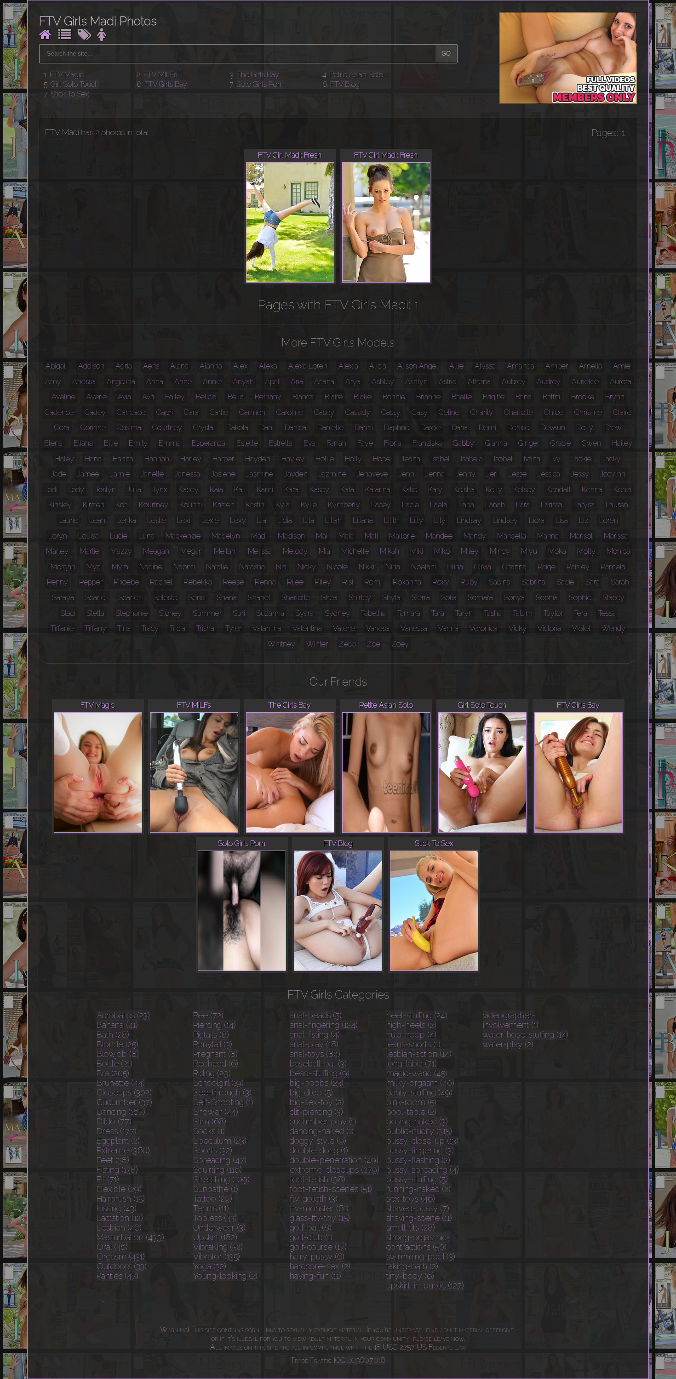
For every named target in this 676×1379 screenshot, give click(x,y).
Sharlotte (295, 597)
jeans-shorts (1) (413, 1044)
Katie (409, 489)
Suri (239, 613)
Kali (240, 489)
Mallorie (402, 536)
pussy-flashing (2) (418, 1160)
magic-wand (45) (416, 1073)
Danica (295, 427)
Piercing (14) (214, 1025)
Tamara (408, 613)
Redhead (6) (215, 1063)
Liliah (333, 520)
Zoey (400, 644)
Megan (191, 551)
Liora (536, 520)
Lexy (238, 520)
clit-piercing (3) (316, 1112)
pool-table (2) (411, 1112)
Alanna (211, 366)
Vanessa (414, 628)
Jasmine (259, 474)
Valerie (344, 628)
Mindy (500, 551)
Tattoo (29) (212, 1198)
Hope (381, 458)
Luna (146, 536)
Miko (442, 551)
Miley (470, 551)
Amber (556, 366)
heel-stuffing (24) (416, 1015)
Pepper (91, 582)
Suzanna (270, 613)
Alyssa (485, 366)
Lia (261, 520)
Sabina (499, 582)
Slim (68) (209, 1121)
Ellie (111, 443)
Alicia (377, 366)
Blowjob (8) (118, 1054)
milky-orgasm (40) (420, 1083)
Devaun (552, 427)
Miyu (529, 551)
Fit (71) (108, 1179)
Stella (95, 613)
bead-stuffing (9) (319, 1073)
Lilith (391, 520)
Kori (121, 504)
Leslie (156, 520)
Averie (96, 396)
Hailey (622, 443)
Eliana (83, 443)
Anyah (243, 381)
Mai (321, 536)
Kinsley (60, 504)
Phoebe (126, 582)
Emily (138, 443)
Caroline (289, 412)
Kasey (319, 489)
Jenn (406, 474)
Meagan (156, 551)
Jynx (159, 489)
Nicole (337, 566)
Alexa (268, 366)
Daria (460, 427)
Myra (120, 566)
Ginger (528, 443)
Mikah (389, 551)
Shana (227, 597)
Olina (455, 566)
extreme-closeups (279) (334, 1170)
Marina (548, 536)
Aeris (151, 366)
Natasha (252, 566)
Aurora (620, 381)
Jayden (296, 474)
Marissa (616, 536)
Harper (223, 458)
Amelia (590, 366)
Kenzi (622, 489)
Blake (363, 396)
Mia (324, 551)
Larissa (551, 504)
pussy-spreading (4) (422, 1170)
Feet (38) (113, 1160)
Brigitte (493, 396)
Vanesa (378, 628)
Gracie (560, 443)
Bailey (175, 396)
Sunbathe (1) (215, 1189)
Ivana (532, 458)
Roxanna (407, 582)
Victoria (549, 628)
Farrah (336, 443)
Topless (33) (215, 1218)
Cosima (129, 427)
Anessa (84, 381)
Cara (191, 412)
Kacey (188, 489)
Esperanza (208, 443)
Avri (148, 396)
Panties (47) (117, 1276)
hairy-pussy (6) (317, 1256)
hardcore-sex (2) (320, 1266)
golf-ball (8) (311, 1227)
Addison (91, 366)
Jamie (120, 474)
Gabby (463, 443)
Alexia (348, 366)
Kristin (255, 504)
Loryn (57, 536)
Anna (154, 381)
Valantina (266, 628)
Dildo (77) (114, 1121)
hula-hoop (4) (411, 1034)
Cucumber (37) (124, 1102)
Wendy (613, 628)
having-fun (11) (315, 1276)
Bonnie (394, 396)
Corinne (93, 427)
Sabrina (533, 582)
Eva (309, 443)
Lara (523, 504)
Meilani (225, 551)
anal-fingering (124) (324, 1025)
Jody (76, 489)
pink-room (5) (411, 1102)
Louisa (88, 536)
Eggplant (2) (118, 1141)
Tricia (177, 628)
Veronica (484, 628)
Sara (592, 582)
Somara (480, 597)
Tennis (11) (211, 1208)
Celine (449, 412)
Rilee (295, 582)
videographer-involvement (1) (511, 1020)
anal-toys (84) (315, 1054)
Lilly (416, 520)
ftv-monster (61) (319, 1208)
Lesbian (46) (119, 1227)
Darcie (430, 427)
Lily (440, 520)
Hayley (292, 458)
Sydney (337, 613)
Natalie (217, 566)
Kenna (592, 489)
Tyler (233, 628)
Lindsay (469, 520)
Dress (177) (117, 1131)
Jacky (611, 458)
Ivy (556, 458)
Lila (308, 520)
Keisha (464, 489)
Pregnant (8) (215, 1054)
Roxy (440, 582)
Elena (53, 443)
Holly (353, 458)
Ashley (383, 381)
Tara (437, 613)
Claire (622, 412)
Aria (297, 381)
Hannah (156, 458)
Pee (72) (208, 1015)
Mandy (475, 536)
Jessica (549, 474)
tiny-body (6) (410, 1276)
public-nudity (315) (419, 1131)
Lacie (410, 504)
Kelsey (524, 489)
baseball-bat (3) (318, 1063)
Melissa (260, 551)
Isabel (440, 458)
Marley (57, 551)
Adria (123, 366)
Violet (581, 628)
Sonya (514, 597)
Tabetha (373, 613)
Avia (124, 396)
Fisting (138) (117, 1170)
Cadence (59, 412)
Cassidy (357, 412)
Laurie (68, 520)
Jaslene (223, 474)
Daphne (396, 427)
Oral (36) (112, 1247)
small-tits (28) (410, 1227)
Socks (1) (209, 1131)
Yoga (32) (209, 1266)
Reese (233, 582)
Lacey (381, 504)
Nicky (307, 566)
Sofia (449, 597)
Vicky (518, 628)
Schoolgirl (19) (218, 1083)
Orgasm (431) (121, 1256)
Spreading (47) (219, 1160)
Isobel (503, 458)
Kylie (309, 504)
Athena (479, 381)
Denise (518, 427)
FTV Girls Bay (165, 84)
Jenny (465, 474)
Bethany (268, 396)
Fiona (392, 443)
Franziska (427, 443)
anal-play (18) (314, 1044)
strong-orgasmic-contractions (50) (418, 1242)
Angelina (121, 381)
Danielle (330, 427)
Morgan (63, 566)
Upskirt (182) (215, 1237)
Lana (466, 504)
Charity (481, 412)
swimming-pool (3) (420, 1256)
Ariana (324, 381)
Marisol (581, 536)
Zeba (347, 644)
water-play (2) (508, 1044)
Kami (265, 489)
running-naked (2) (418, 1189)
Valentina (307, 628)
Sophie (580, 597)
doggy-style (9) (318, 1141)
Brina (524, 396)
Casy (420, 412)
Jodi (51, 489)
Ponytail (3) (212, 1044)
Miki (416, 551)
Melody (295, 551)
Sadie (565, 582)
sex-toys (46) (410, 1198)
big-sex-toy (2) (317, 1102)
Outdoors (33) (122, 1266)
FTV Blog (345, 84)
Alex (240, 366)
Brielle (462, 396)
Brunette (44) (121, 1083)
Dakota (237, 427)
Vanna (448, 628)
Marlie (89, 551)
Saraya (63, 597)
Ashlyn (416, 381)
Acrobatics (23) (123, 1015)
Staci (67, 613)
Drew (613, 427)
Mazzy (121, 551)
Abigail (56, 366)
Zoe (373, 644)
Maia (346, 536)
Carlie (219, 412)
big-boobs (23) (317, 1083)
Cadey (95, 412)
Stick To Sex (70, 94)
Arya (353, 381)
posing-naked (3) (417, 1121)
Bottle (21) (114, 1063)
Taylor (553, 613)
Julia (134, 489)
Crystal (204, 427)
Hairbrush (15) (121, 1198)
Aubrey (514, 381)
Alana (179, 366)
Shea (329, 597)
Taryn (464, 613)
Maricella (511, 536)
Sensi (197, 597)
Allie (456, 366)
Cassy (391, 412)
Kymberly (344, 504)
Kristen (224, 504)
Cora (61, 427)
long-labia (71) (411, 1063)
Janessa (187, 474)
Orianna (514, 566)
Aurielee (585, 381)
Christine (588, 412)
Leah (97, 520)
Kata (347, 489)
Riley (323, 582)
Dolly (584, 427)
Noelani (423, 566)
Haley (64, 458)
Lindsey (505, 520)
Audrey (549, 381)
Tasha (493, 613)
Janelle (152, 474)
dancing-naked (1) (322, 1131)
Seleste (165, 597)
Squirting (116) (217, 1170)
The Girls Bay (258, 74)
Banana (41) (117, 1025)
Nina (392, 566)
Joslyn (105, 489)
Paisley (578, 566)
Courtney (167, 427)
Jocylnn (612, 474)
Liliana (363, 520)
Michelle (355, 551)
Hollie (324, 458)
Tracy (150, 628)
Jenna (435, 474)
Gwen (591, 443)
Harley (190, 458)
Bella (236, 396)
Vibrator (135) (216, 1256)
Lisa (562, 520)
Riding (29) (212, 1073)
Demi (487, 427)
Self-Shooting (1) (223, 1102)
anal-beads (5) (316, 1015)
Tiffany (95, 628)
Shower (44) (215, 1112)
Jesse (518, 474)
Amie (621, 366)
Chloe (553, 412)
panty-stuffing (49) (419, 1092)
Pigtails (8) (211, 1034)
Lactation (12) (120, 1218)
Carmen (252, 412)
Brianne (428, 396)
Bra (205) (113, 1073)
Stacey (613, 597)
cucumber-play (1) (323, 1121)
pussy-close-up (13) (422, 1141)
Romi (373, 582)
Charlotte (518, 412)
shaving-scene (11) (419, 1218)
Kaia (216, 489)
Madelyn (226, 536)
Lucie (118, 536)
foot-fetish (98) (317, 1179)
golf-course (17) (318, 1247)
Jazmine (332, 474)
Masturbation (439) (130, 1237)
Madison (291, 536)
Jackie (581, 458)
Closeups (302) (124, 1092)
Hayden (257, 458)
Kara (291, 489)
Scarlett (130, 597)
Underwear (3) (219, 1227)
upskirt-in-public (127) (425, 1285)
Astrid (448, 381)
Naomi (184, 566)
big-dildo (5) (311, 1092)
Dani (266, 427)
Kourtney (153, 504)
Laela (438, 504)
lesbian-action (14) (419, 1054)
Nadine (150, 566)
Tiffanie (62, 628)
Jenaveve (372, 474)
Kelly (494, 489)
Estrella (280, 443)
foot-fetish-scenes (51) (331, 1189)
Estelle (247, 443)
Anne (183, 381)
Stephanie (131, 613)
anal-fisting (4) (315, 1034)
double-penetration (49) (334, 1160)
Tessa (607, 613)
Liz (583, 520)
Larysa (584, 504)
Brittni (551, 396)
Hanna (123, 458)
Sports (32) (212, 1150)
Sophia (547, 597)
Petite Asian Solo (356, 74)
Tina (124, 628)
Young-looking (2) (225, 1276)
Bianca (303, 396)
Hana (93, 458)
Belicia (206, 396)
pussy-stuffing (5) (417, 1179)
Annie (212, 381)
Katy (435, 489)
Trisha (205, 628)
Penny (57, 582)
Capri (164, 412)
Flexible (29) (119, 1189)
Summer (207, 613)
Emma (170, 443)
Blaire (334, 396)
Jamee (88, 474)
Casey (324, 412)
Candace (131, 412)
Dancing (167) (121, 1112)
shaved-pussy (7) (417, 1208)
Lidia (284, 520)
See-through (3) (222, 1092)
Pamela (613, 566)
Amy (53, 381)
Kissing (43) (117, 1208)
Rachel (161, 582)
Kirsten (93, 504)
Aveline (63, 396)
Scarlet (96, 597)
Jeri (492, 474)
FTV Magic (67, 74)
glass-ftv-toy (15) (320, 1218)
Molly (586, 551)
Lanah (495, 504)
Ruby (469, 582)
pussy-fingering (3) (420, 1150)
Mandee (439, 536)
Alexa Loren (307, 366)
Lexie (210, 520)
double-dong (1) (319, 1150)
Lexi (183, 520)
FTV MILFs (160, 74)
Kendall (558, 489)
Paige (547, 566)
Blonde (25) (117, 1044)
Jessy (580, 474)
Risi (347, 582)
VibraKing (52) (218, 1247)
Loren (608, 520)
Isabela (472, 458)
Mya (93, 566)
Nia (281, 566)
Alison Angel (417, 366)
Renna (265, 582)
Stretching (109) (221, 1179)
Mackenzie (183, 536)
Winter (317, 644)
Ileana (410, 458)
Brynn (614, 396)
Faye (365, 443)
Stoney (170, 613)
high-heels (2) (411, 1025)
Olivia (482, 566)
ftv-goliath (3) (314, 1198)
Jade (58, 474)
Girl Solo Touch (75, 84)
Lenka (126, 520)
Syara (304, 613)
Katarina (377, 489)
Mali (371, 536)
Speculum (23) (219, 1141)
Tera (580, 613)
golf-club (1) (311, 1237)
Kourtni (190, 504)
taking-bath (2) (412, 1266)
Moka (557, 551)
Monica (618, 551)
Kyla (282, 504)
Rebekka (197, 582)
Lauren (617, 504)
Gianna (496, 443)
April (272, 381)
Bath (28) (113, 1034)
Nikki (366, 566)
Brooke (582, 396)
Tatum (523, 613)
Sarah (620, 582)
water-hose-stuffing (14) (525, 1034)
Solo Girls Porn (260, 84)
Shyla (391, 597)
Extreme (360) (123, 1150)
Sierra (421, 597)
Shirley (360, 597)
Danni (364, 427)
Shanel (259, 597)
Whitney (281, 644)
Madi (259, 536)
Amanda (520, 366)
